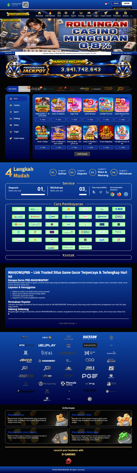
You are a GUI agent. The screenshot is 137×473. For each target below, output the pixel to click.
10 (71, 50)
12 (74, 50)
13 (76, 50)
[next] (130, 35)
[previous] (7, 35)
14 (77, 50)
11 (73, 50)
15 (79, 50)
